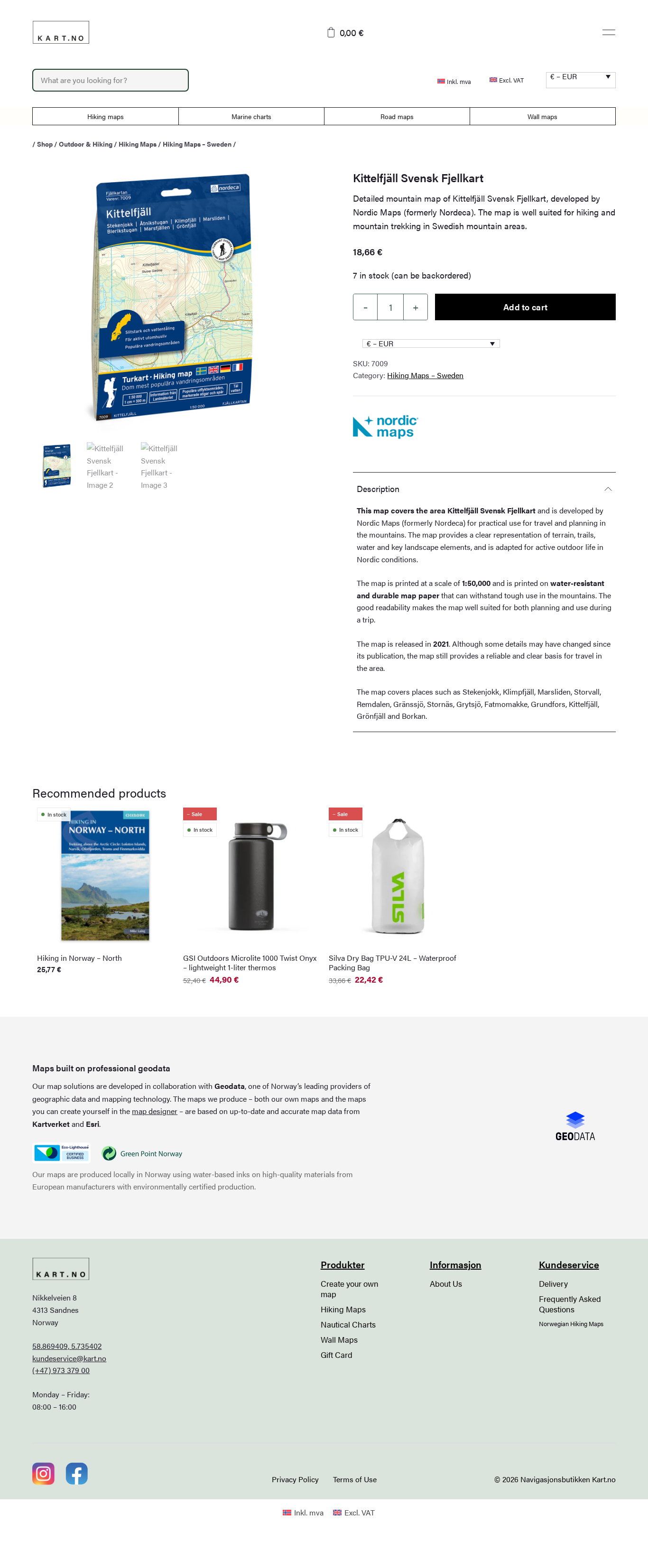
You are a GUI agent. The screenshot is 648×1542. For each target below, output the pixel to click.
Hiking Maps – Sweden (197, 144)
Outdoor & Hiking (85, 144)
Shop (45, 144)
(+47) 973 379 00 (61, 1370)
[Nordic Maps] (385, 427)
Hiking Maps (138, 144)
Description (378, 488)
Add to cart (525, 307)
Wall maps (542, 116)
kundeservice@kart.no (69, 1358)
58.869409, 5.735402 (67, 1345)
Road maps (397, 116)
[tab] (484, 488)
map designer (154, 1110)
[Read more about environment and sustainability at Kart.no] (61, 1153)
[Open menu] (609, 32)
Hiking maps (105, 116)
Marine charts (251, 116)
